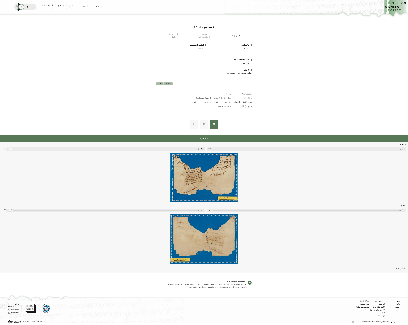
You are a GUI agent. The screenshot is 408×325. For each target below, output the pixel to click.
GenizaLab (14, 307)
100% (209, 149)
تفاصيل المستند (236, 36)
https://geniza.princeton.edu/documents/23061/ (208, 287)
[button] (396, 8)
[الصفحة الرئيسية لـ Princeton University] (14, 322)
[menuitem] (102, 7)
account (168, 84)
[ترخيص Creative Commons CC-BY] (352, 322)
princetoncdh (15, 313)
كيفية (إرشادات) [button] (47, 5)
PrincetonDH (15, 310)
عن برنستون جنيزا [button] (61, 5)
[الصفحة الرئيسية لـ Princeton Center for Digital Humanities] (28, 308)
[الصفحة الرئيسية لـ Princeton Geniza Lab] (44, 308)
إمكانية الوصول (395, 322)
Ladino (160, 84)
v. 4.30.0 (26, 322)
